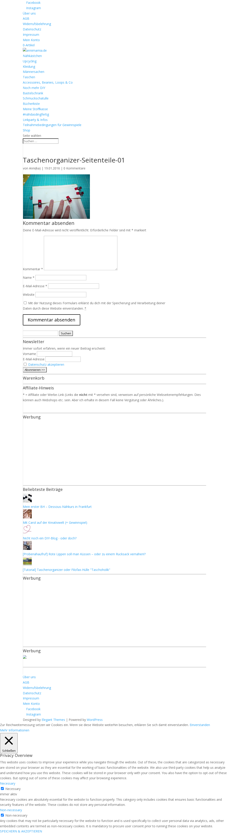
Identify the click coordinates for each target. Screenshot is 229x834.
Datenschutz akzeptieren (46, 364)
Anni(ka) (35, 168)
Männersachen (33, 72)
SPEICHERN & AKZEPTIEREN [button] (21, 831)
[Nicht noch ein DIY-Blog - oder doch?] (27, 533)
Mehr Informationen (14, 730)
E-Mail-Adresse (35, 286)
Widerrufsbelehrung (37, 24)
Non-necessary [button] (11, 810)
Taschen (29, 77)
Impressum (31, 34)
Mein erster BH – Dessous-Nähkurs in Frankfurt (57, 507)
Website (28, 294)
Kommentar (33, 269)
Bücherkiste (31, 103)
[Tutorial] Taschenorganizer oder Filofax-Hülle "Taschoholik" (66, 570)
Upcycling (29, 61)
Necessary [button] (7, 783)
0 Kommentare (74, 168)
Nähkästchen (32, 56)
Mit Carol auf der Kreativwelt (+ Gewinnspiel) (55, 522)
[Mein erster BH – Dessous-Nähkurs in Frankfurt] (27, 501)
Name (28, 277)
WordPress (95, 720)
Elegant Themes (53, 720)
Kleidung (29, 66)
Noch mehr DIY (34, 88)
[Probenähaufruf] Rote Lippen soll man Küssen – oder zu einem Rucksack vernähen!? (84, 554)
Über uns (29, 13)
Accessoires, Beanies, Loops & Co (48, 82)
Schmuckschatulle (36, 98)
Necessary (13, 789)
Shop (26, 130)
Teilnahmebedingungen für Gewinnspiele (52, 125)
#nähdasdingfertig (36, 114)
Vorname (29, 354)
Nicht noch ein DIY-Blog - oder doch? (49, 538)
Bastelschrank (33, 93)
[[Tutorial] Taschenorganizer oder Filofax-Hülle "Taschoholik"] (27, 564)
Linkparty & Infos (35, 120)
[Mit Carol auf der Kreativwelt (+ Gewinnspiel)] (27, 517)
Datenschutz (32, 29)
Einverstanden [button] (200, 725)
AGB (26, 18)
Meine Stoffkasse (35, 109)
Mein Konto (31, 40)
